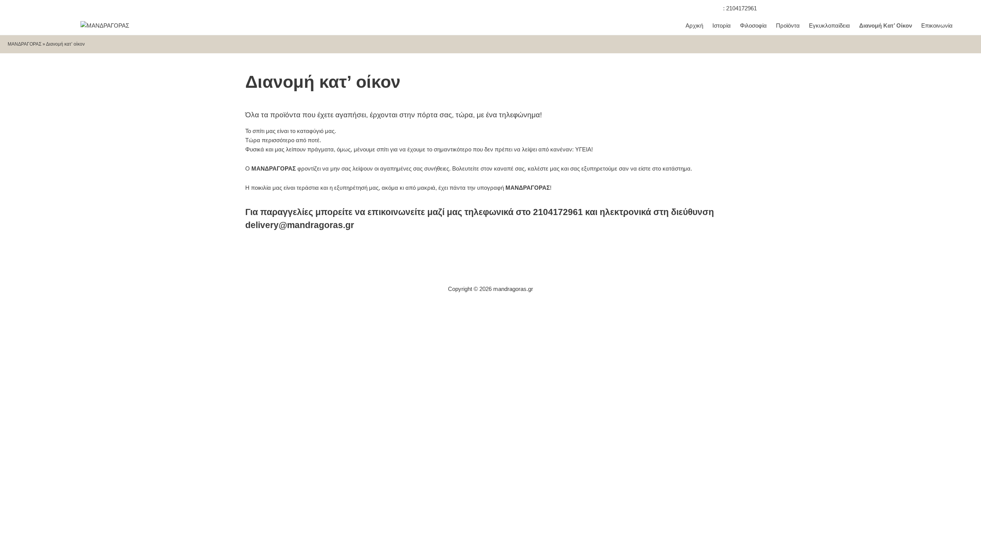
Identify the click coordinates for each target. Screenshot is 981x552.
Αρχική (694, 25)
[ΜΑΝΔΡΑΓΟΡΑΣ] (104, 25)
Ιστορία (721, 25)
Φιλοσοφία (753, 25)
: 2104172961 (740, 8)
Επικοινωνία (937, 25)
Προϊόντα (788, 25)
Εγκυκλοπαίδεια (829, 25)
